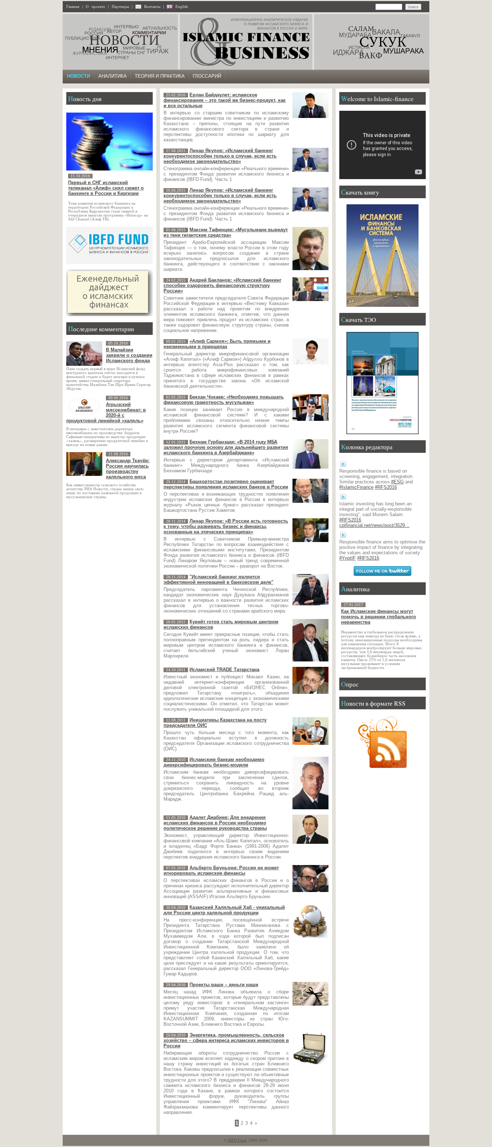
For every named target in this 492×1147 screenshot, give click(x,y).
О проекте (95, 7)
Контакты (152, 7)
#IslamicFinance (356, 487)
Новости (78, 76)
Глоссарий (207, 76)
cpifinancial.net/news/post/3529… (374, 525)
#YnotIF (347, 558)
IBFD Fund (237, 1140)
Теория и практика (160, 76)
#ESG (397, 481)
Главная (72, 7)
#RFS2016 (386, 487)
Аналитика (112, 76)
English (181, 7)
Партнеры (120, 7)
